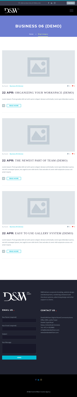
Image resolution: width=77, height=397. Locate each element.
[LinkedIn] (51, 3)
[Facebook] (48, 3)
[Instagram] (54, 3)
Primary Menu (71, 10)
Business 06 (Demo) (16, 86)
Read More (13, 106)
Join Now (70, 3)
